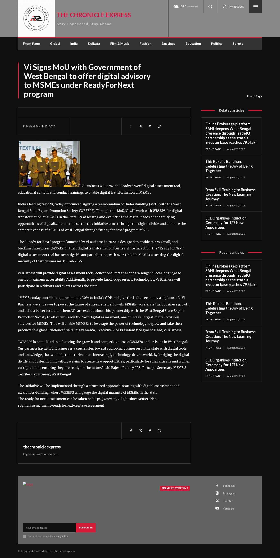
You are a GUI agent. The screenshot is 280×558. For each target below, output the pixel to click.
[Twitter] (140, 126)
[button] (210, 6)
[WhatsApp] (159, 126)
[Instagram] (217, 493)
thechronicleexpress (42, 446)
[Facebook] (131, 126)
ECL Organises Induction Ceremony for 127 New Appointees (226, 223)
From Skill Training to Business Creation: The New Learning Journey (230, 194)
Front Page (254, 96)
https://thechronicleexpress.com (41, 454)
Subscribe (86, 527)
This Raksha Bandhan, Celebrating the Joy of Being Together (229, 166)
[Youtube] (217, 508)
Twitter (228, 501)
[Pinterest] (150, 126)
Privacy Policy (60, 536)
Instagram (229, 493)
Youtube (228, 508)
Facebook (229, 485)
